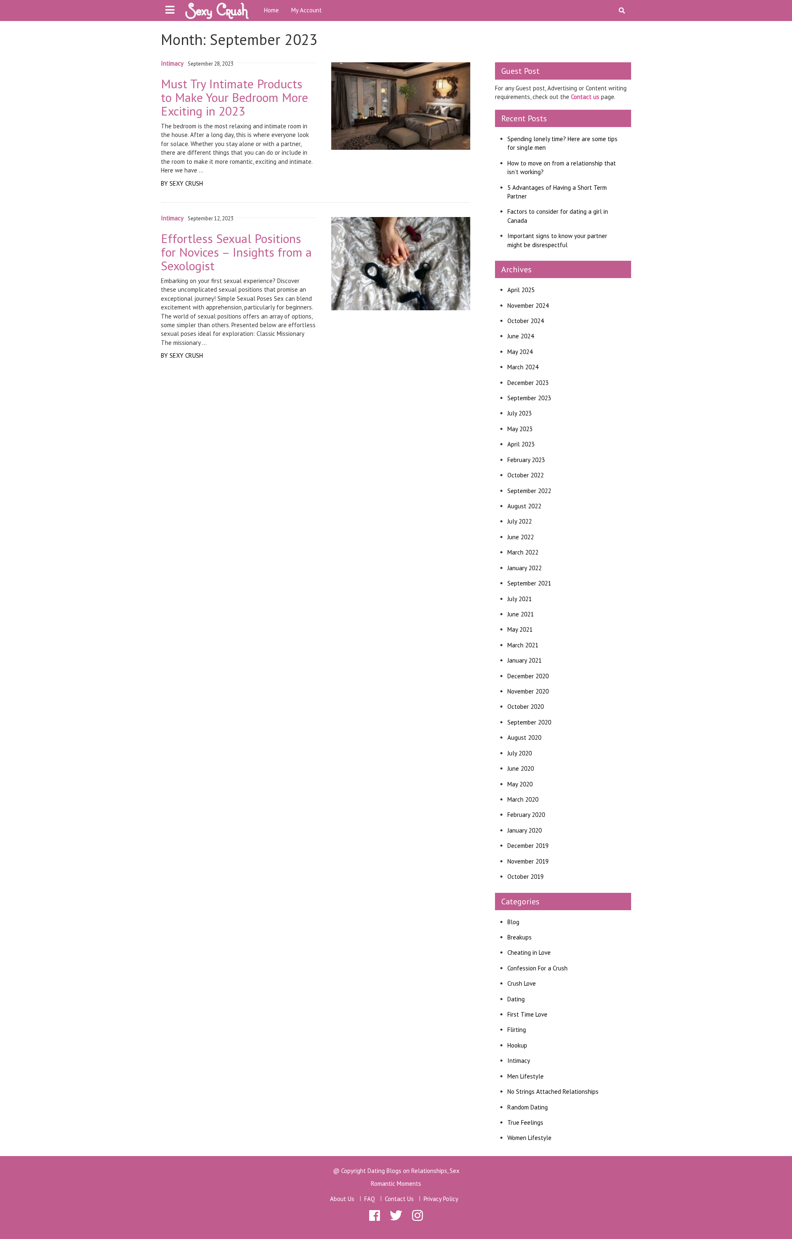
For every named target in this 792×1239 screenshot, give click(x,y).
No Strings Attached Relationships (553, 1091)
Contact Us (399, 1199)
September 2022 (529, 491)
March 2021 (522, 645)
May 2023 (520, 429)
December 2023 (528, 383)
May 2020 (520, 784)
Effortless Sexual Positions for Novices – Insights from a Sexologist (236, 252)
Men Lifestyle (525, 1076)
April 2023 (521, 444)
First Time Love (527, 1014)
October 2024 (525, 321)
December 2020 (528, 676)
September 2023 (529, 398)
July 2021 (519, 599)
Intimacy (172, 63)
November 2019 (528, 861)
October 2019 (525, 876)
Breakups (519, 937)
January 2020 (524, 830)
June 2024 (520, 336)
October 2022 (525, 475)
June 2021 (520, 614)
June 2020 (520, 768)
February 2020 (526, 815)
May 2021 (520, 629)
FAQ (369, 1199)
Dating (516, 999)
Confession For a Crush (537, 968)
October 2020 (525, 706)
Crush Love (521, 983)
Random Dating (527, 1107)
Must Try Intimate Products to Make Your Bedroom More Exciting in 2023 (234, 97)
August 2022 (524, 506)
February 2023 (526, 460)
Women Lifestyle (529, 1138)
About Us (342, 1199)
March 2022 (522, 552)
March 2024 (522, 367)
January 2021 (524, 660)
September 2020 (529, 722)
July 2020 (519, 753)
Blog (513, 922)
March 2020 (522, 799)
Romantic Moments (396, 1183)
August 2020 (524, 737)
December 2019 (528, 846)
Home (271, 10)
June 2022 (520, 537)
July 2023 (519, 413)
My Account (306, 10)
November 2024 (528, 305)
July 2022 (519, 521)
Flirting (516, 1030)
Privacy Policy (441, 1199)
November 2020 (528, 691)
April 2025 (521, 290)
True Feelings (525, 1122)
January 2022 (524, 568)
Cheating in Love (529, 952)
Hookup (517, 1045)
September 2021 (529, 583)
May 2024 (520, 352)
